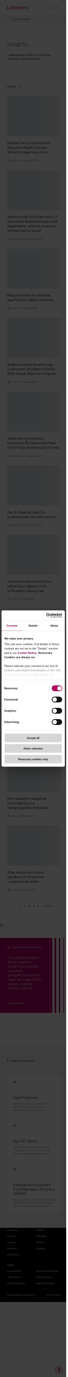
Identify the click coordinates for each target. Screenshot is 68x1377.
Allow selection (33, 748)
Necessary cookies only (33, 759)
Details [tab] (33, 625)
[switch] (57, 699)
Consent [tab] (12, 625)
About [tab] (54, 625)
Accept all (33, 737)
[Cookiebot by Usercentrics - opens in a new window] (47, 615)
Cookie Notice (27, 652)
